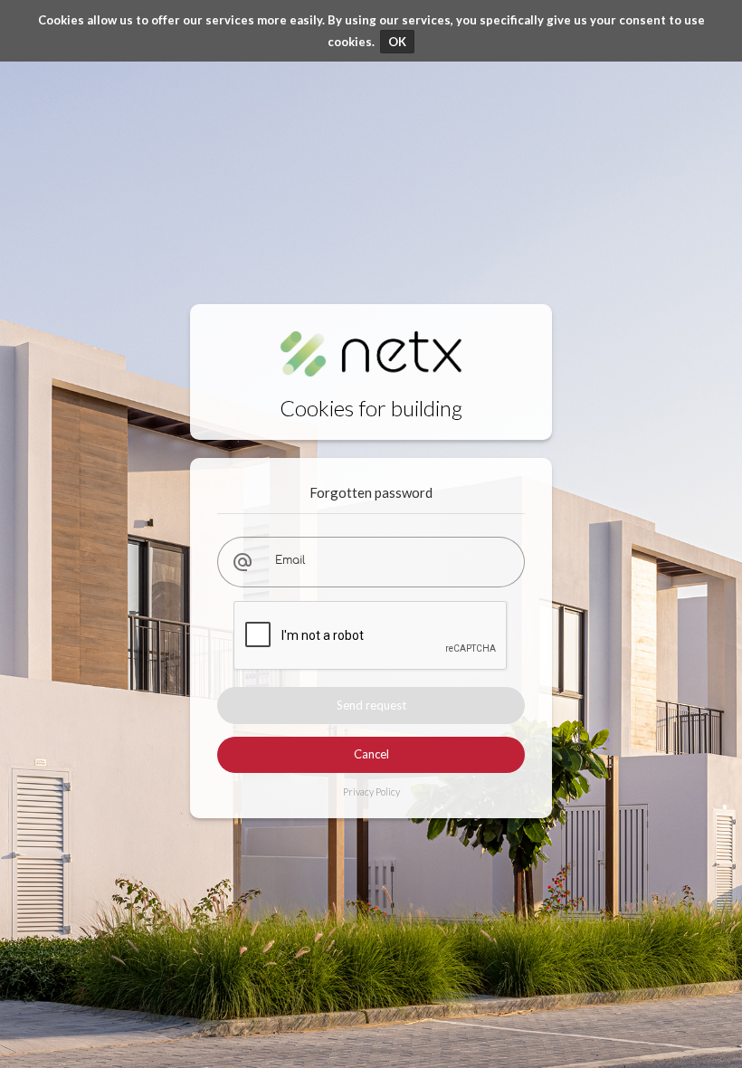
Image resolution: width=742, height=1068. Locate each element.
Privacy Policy (371, 791)
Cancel (371, 754)
